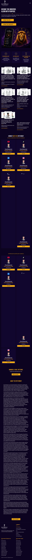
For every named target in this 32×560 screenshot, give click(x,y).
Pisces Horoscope (18, 555)
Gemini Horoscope (18, 543)
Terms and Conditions (19, 536)
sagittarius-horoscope (19, 551)
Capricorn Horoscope (19, 552)
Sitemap (17, 533)
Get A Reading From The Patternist (21, 529)
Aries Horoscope (18, 540)
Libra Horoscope (18, 548)
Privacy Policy (18, 534)
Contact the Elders (18, 528)
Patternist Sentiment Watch (20, 532)
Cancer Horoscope (18, 544)
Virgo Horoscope (18, 547)
